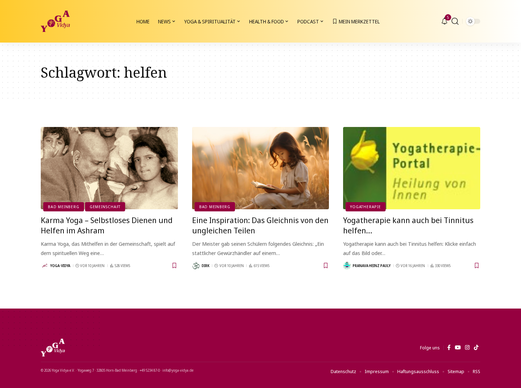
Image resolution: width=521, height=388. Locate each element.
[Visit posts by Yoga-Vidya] (45, 266)
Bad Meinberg (63, 206)
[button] (455, 21)
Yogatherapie (365, 206)
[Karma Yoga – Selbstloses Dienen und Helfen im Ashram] (109, 168)
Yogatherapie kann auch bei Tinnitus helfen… (408, 225)
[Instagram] (467, 347)
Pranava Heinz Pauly (372, 265)
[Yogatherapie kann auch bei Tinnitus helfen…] (411, 168)
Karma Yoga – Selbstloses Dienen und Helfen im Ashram (107, 225)
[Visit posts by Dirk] (196, 266)
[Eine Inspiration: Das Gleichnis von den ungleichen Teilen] (260, 168)
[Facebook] (449, 347)
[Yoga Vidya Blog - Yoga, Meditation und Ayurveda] (55, 21)
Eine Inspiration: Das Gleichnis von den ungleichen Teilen (260, 225)
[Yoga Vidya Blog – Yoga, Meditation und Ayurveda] (53, 347)
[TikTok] (476, 347)
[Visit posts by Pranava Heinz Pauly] (347, 266)
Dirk (205, 265)
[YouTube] (458, 347)
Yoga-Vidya (60, 265)
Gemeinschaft (105, 206)
